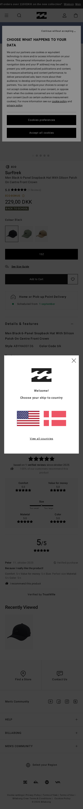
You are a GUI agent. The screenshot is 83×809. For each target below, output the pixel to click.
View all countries (41, 438)
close (74, 360)
